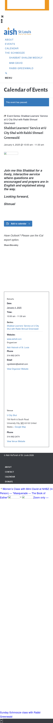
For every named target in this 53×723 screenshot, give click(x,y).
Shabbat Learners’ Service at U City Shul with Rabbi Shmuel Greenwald (23, 327)
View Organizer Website (17, 368)
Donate (11, 7)
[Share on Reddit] (6, 280)
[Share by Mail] (6, 285)
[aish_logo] (17, 35)
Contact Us (13, 2)
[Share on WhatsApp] (6, 257)
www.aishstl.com (14, 338)
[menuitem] (26, 2)
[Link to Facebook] (6, 459)
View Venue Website (16, 441)
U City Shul (12, 415)
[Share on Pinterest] (6, 262)
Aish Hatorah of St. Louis (18, 347)
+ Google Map (19, 426)
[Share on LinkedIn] (6, 266)
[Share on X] (6, 253)
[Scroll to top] (1, 721)
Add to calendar (18, 223)
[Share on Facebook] (6, 248)
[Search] (6, 73)
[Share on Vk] (6, 276)
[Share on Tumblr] (6, 271)
